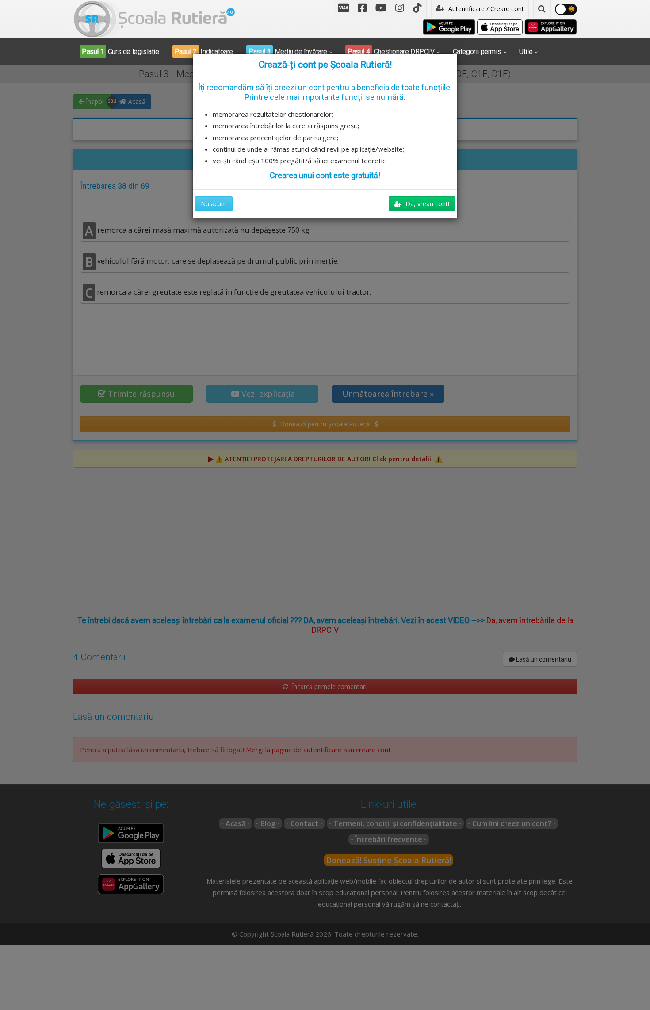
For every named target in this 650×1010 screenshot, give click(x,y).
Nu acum (214, 203)
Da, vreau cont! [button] (426, 203)
